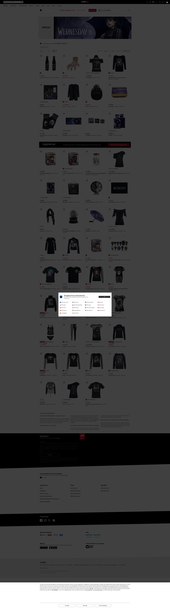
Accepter (67, 605)
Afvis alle (85, 605)
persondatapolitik (98, 589)
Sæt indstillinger (103, 605)
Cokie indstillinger (88, 589)
